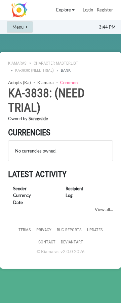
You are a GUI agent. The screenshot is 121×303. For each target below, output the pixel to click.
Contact (46, 241)
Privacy (43, 229)
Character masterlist (56, 63)
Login (88, 9)
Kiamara (45, 82)
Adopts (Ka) (19, 82)
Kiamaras (17, 63)
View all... (104, 209)
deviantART (72, 241)
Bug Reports (69, 229)
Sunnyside (38, 118)
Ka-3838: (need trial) (34, 70)
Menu (18, 27)
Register (105, 9)
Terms (24, 229)
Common (69, 82)
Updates (95, 229)
